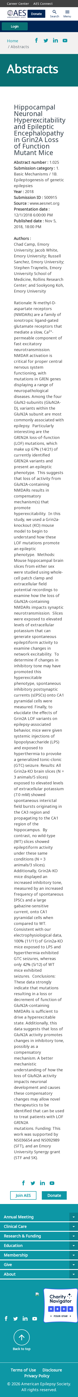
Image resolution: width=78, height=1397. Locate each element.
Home (12, 40)
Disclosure (52, 1369)
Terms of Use (23, 1369)
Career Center (18, 3)
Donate (36, 14)
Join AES (23, 1195)
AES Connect (43, 3)
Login (15, 26)
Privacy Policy (36, 1375)
